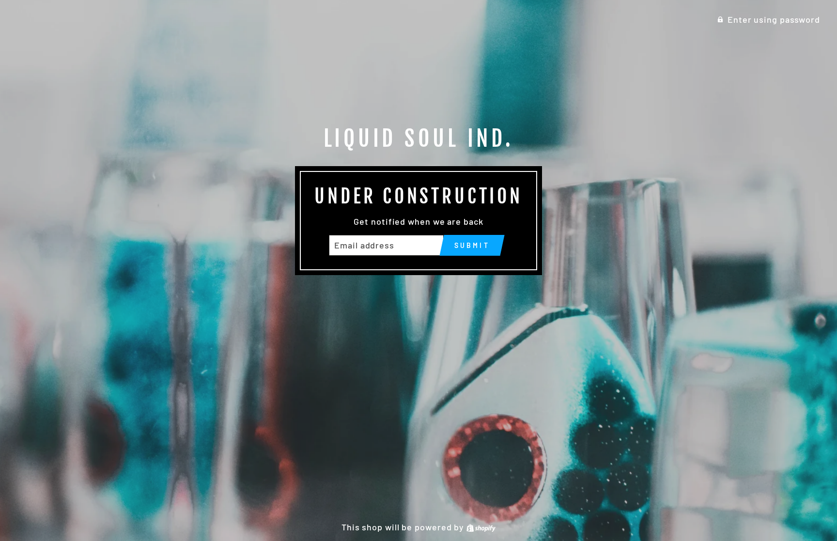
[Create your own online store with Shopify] (481, 527)
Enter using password (774, 19)
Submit (472, 245)
